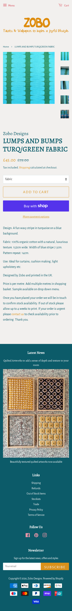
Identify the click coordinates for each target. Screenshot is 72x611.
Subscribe (55, 567)
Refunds (36, 488)
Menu (11, 5)
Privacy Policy (36, 509)
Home (6, 46)
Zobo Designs (35, 578)
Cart (66, 5)
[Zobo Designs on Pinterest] (36, 536)
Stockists (36, 499)
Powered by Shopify (53, 578)
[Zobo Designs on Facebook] (27, 536)
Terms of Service (36, 515)
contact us (17, 314)
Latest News (36, 352)
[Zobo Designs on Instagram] (44, 536)
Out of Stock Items (36, 493)
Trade (36, 504)
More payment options (36, 216)
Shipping (24, 167)
